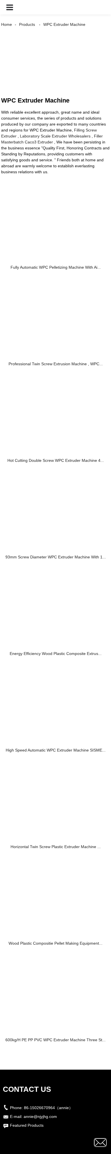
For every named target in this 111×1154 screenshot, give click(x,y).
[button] (9, 7)
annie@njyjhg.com (40, 1116)
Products (27, 24)
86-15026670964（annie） (48, 1107)
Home (6, 24)
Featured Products (27, 1125)
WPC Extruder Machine (64, 24)
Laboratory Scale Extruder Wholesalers (55, 136)
